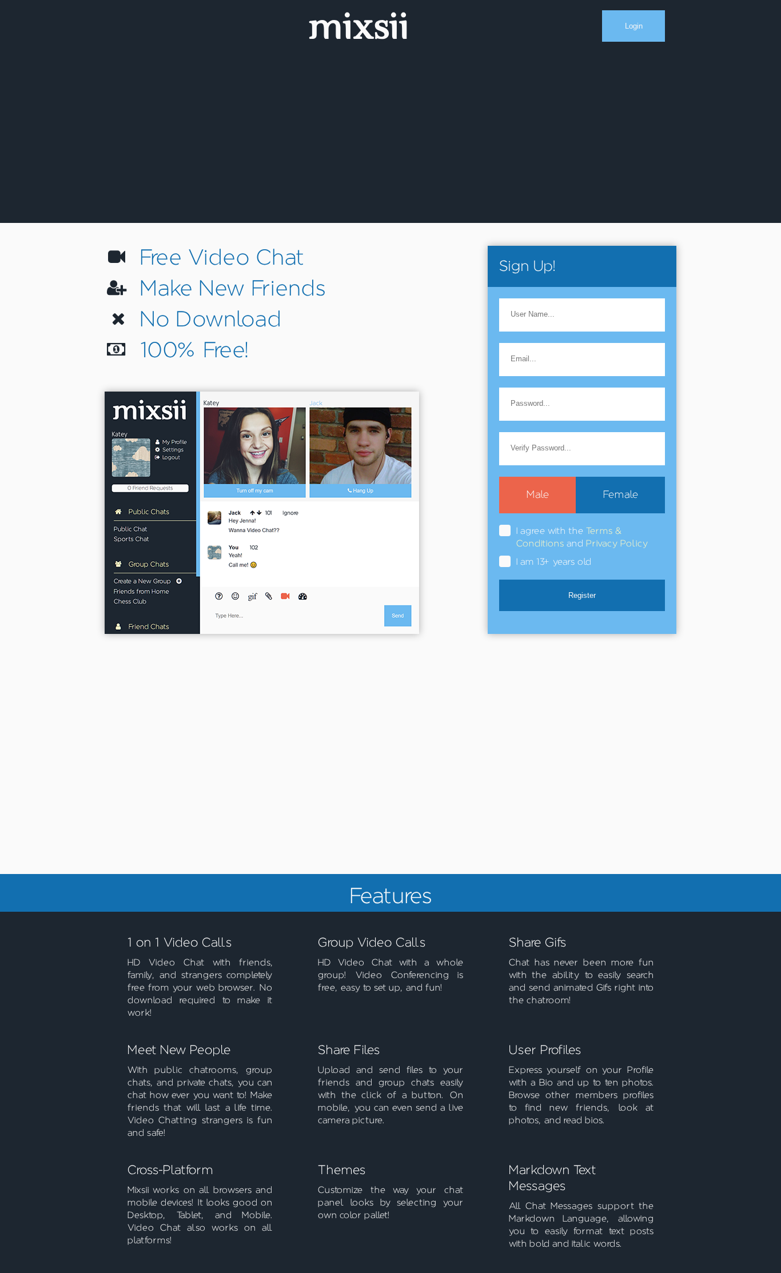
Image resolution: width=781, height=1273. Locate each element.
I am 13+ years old (553, 561)
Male (538, 495)
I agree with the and (582, 537)
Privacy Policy (617, 543)
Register (582, 595)
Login (634, 26)
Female (620, 495)
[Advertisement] (390, 137)
